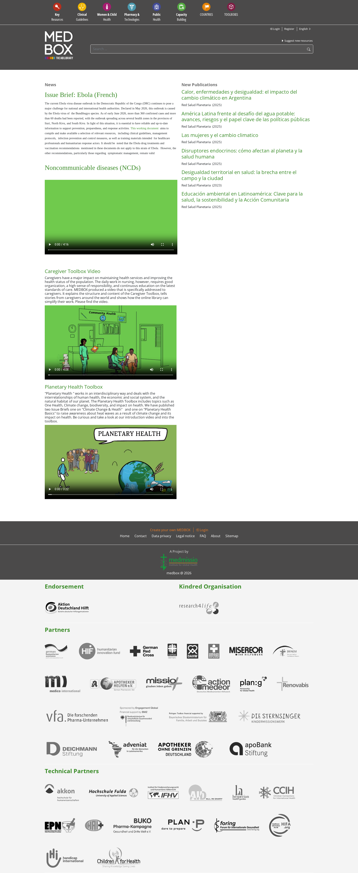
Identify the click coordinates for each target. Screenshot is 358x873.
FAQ (203, 536)
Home (124, 536)
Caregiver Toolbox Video (72, 271)
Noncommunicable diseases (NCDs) (93, 167)
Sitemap (231, 536)
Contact (140, 536)
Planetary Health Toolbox (74, 386)
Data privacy (161, 536)
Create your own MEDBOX (170, 530)
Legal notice (185, 536)
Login (276, 29)
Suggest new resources (298, 40)
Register (289, 29)
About (215, 536)
